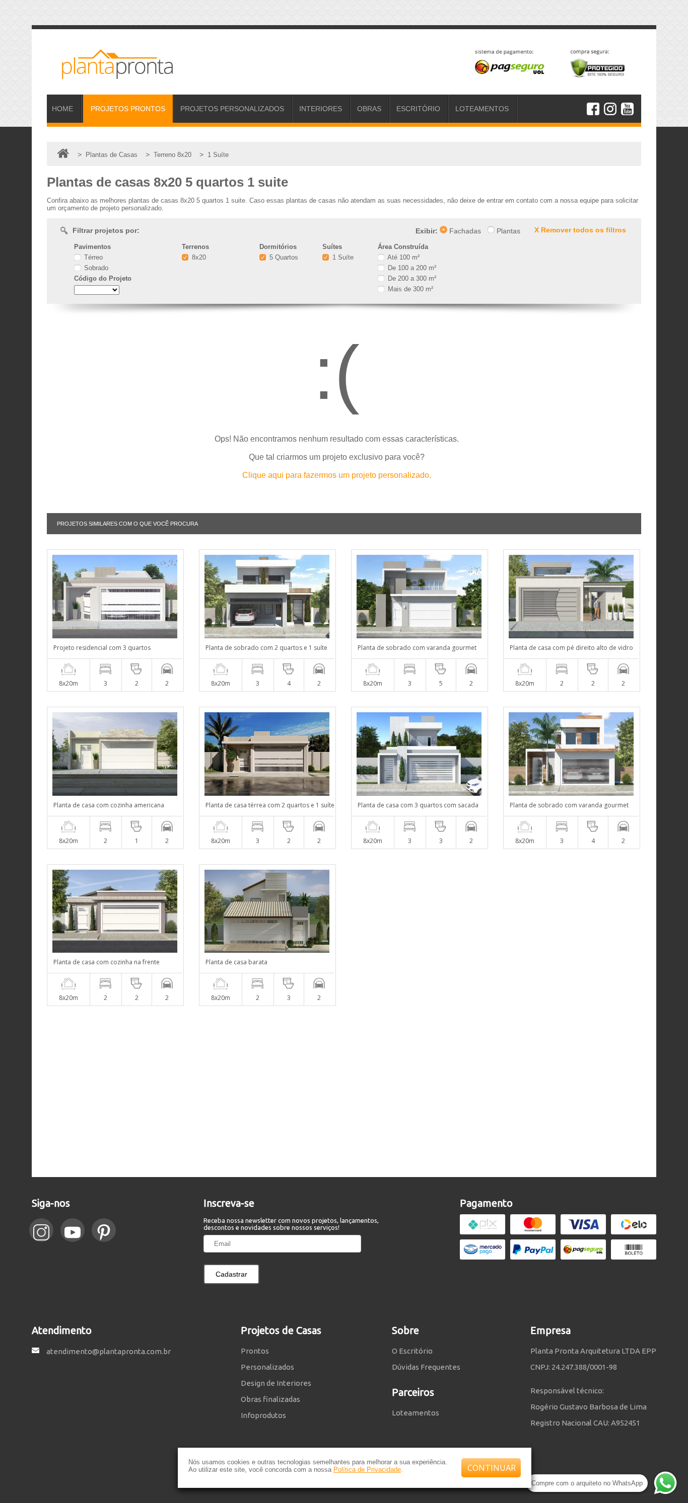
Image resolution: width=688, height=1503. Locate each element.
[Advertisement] (344, 1091)
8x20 (198, 257)
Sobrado (95, 268)
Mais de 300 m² (409, 289)
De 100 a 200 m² (411, 268)
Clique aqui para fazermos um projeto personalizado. (336, 475)
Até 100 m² (403, 257)
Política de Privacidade (367, 1469)
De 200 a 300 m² (411, 278)
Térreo (92, 257)
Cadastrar (231, 1274)
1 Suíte (342, 257)
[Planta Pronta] (110, 74)
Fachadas (464, 231)
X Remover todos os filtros (580, 230)
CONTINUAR (491, 1467)
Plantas (507, 231)
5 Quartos (282, 257)
